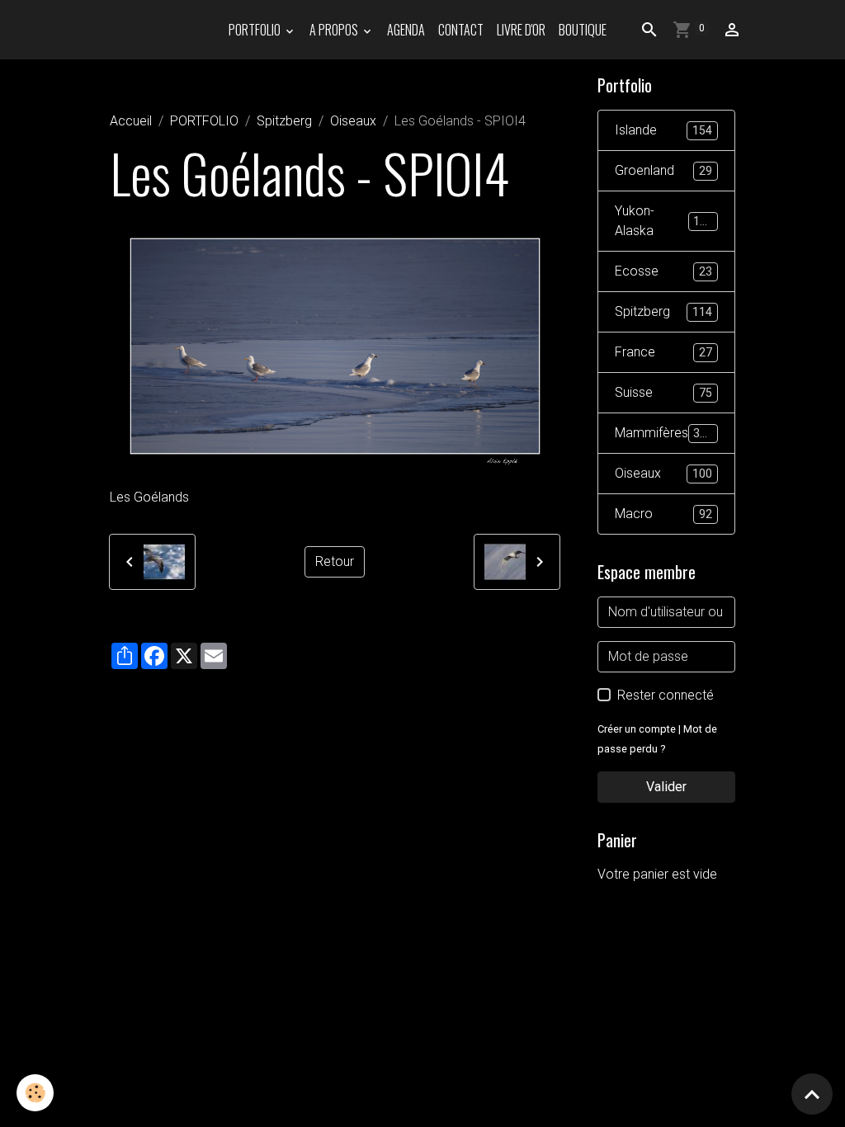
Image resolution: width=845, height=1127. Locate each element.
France (663, 352)
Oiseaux (353, 121)
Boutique (583, 30)
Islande (663, 130)
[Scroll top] (812, 1094)
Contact (461, 30)
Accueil (131, 121)
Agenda (406, 30)
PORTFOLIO (256, 30)
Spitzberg (284, 121)
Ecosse (663, 271)
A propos (335, 30)
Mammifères (664, 433)
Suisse (663, 392)
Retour (334, 561)
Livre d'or (521, 30)
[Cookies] (35, 1092)
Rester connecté (665, 695)
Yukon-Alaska (664, 220)
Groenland (663, 170)
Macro (663, 513)
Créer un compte (636, 729)
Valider (666, 787)
